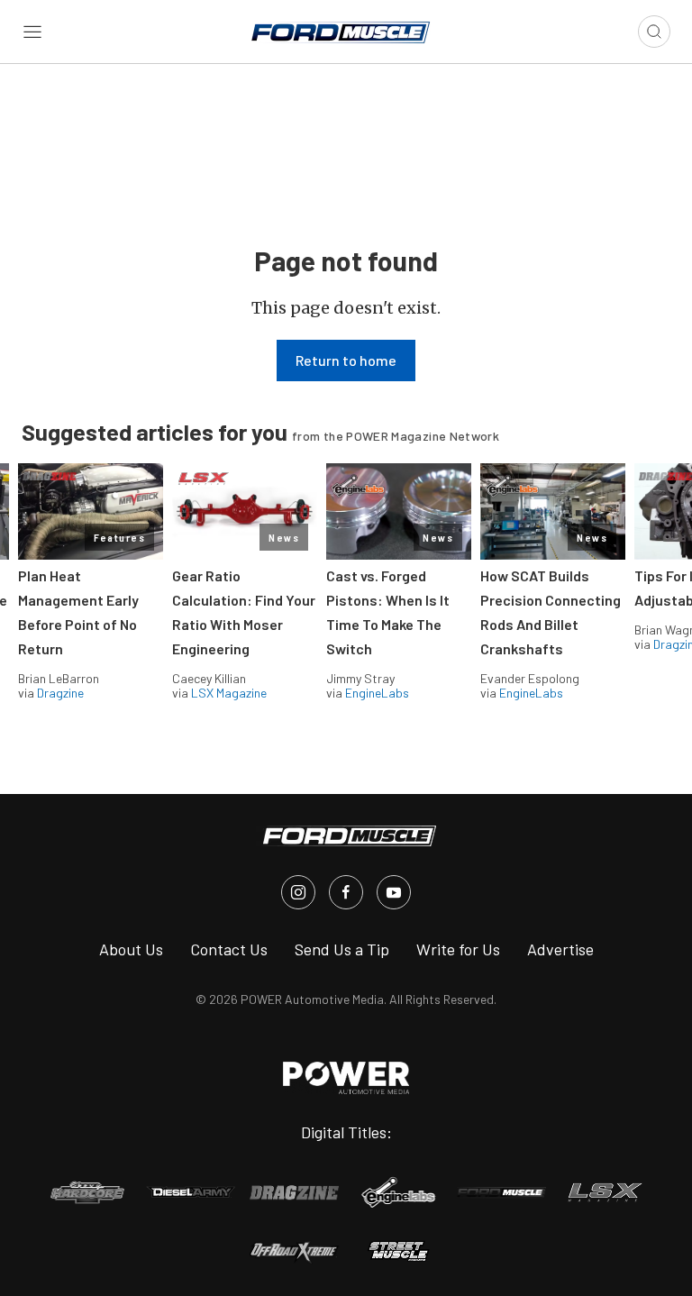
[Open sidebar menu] (32, 31)
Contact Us (229, 949)
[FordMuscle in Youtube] (394, 892)
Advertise (560, 949)
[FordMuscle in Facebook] (346, 892)
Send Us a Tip (342, 949)
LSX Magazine (229, 692)
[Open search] (654, 31)
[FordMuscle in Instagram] (298, 892)
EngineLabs (377, 692)
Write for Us (458, 949)
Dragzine (60, 692)
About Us (131, 949)
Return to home (346, 360)
